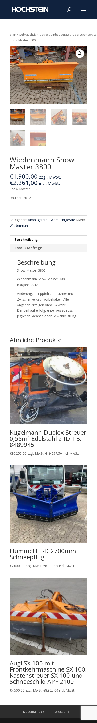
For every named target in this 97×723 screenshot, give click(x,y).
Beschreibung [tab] (26, 239)
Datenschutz (33, 711)
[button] (80, 53)
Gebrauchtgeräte (84, 34)
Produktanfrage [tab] (28, 248)
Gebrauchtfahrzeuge (34, 34)
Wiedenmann (20, 225)
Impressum (59, 711)
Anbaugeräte (60, 34)
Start (13, 34)
